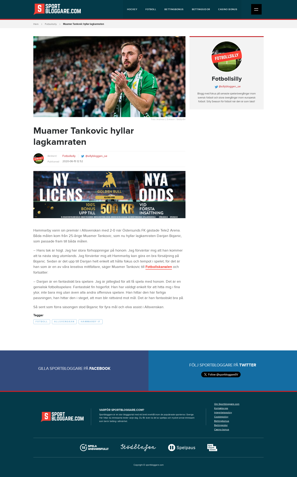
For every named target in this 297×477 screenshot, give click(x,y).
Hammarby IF (90, 321)
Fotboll (151, 9)
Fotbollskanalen (158, 267)
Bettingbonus (174, 9)
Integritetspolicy (223, 412)
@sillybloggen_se (96, 156)
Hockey (132, 9)
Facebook (100, 368)
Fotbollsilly (51, 24)
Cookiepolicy (221, 416)
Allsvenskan (64, 321)
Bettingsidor (201, 9)
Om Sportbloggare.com (226, 404)
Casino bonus (227, 9)
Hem (36, 24)
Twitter (247, 365)
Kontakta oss (221, 408)
